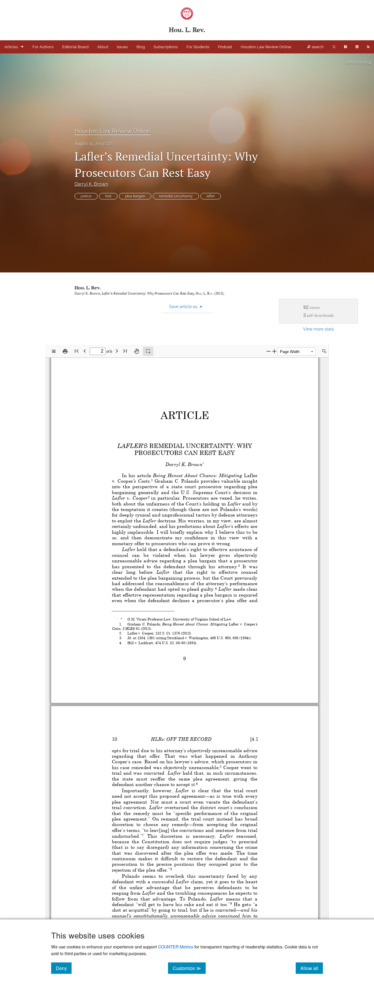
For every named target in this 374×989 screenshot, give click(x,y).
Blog (140, 47)
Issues (122, 47)
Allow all (311, 967)
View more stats (318, 328)
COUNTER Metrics (175, 946)
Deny (64, 967)
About (102, 47)
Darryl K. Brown (91, 184)
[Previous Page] (84, 350)
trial (108, 196)
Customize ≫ (189, 967)
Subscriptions (166, 47)
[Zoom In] (274, 351)
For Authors (42, 47)
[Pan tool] (136, 351)
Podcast (225, 47)
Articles (11, 47)
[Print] (65, 351)
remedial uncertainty (176, 196)
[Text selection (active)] (148, 351)
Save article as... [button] (185, 306)
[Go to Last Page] (125, 350)
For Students (197, 47)
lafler (211, 196)
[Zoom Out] (268, 351)
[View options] (54, 351)
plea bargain (135, 196)
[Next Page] (116, 350)
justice (86, 196)
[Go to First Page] (76, 350)
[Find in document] (324, 351)
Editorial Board (75, 47)
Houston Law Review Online (266, 47)
